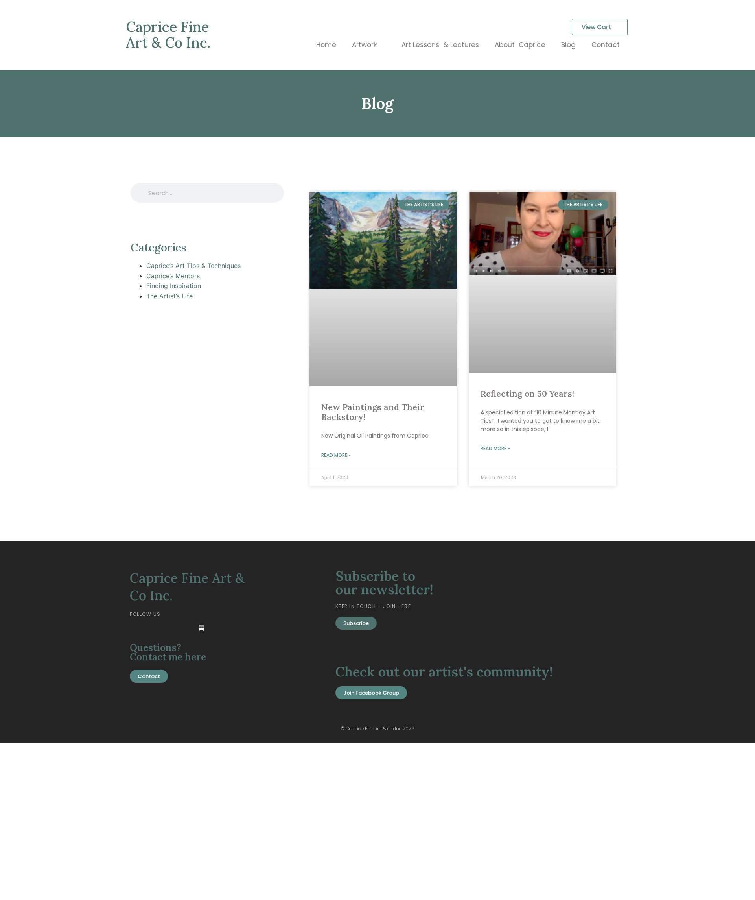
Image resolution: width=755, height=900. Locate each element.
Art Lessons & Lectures (440, 45)
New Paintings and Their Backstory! (372, 412)
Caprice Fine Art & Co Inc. (168, 35)
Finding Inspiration (173, 286)
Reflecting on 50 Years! (527, 393)
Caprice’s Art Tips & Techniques (193, 266)
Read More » (336, 455)
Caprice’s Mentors (173, 276)
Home (326, 45)
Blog (568, 45)
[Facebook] (153, 628)
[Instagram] (185, 628)
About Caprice (520, 45)
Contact (605, 45)
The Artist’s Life (169, 296)
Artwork (364, 45)
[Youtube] (169, 628)
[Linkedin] (137, 628)
